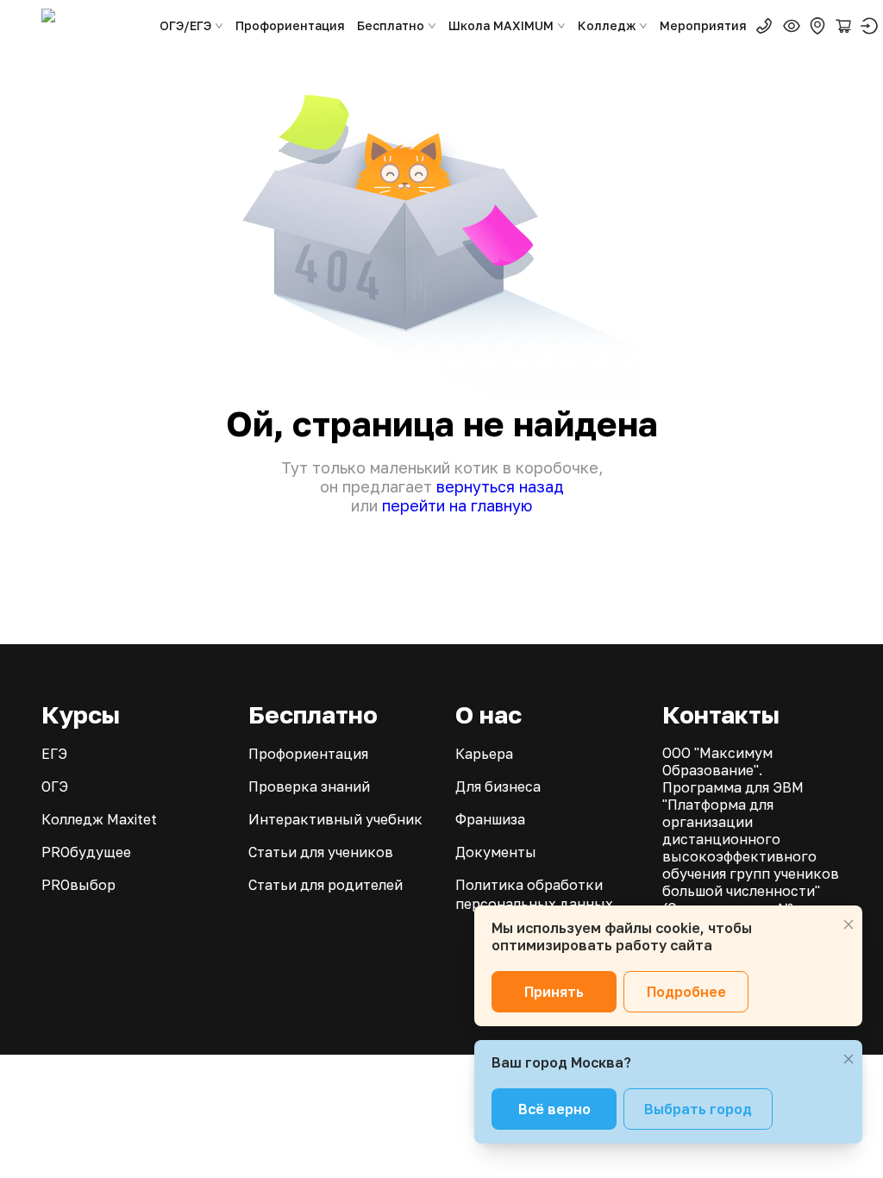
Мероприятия (703, 25)
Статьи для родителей (325, 884)
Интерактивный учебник (335, 819)
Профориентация (290, 25)
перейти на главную (457, 505)
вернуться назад (500, 486)
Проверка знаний (309, 786)
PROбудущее (86, 852)
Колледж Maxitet (99, 819)
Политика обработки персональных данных (534, 894)
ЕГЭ (54, 753)
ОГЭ (54, 786)
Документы (495, 852)
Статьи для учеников (320, 852)
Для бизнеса (498, 786)
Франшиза (490, 819)
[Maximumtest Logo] (92, 26)
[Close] (848, 924)
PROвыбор (78, 884)
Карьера (484, 753)
